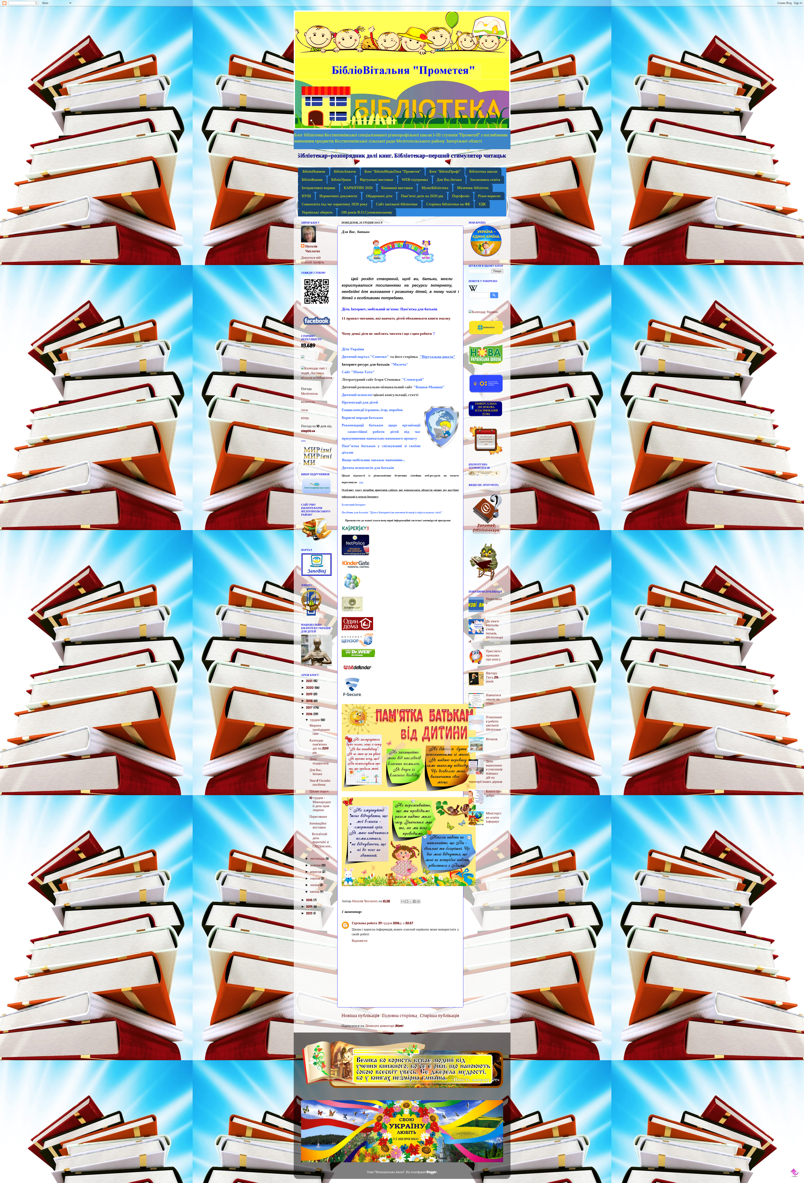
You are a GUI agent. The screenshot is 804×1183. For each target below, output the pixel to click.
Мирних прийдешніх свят (319, 729)
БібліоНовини (314, 171)
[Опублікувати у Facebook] (414, 901)
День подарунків (319, 761)
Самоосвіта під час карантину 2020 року (334, 204)
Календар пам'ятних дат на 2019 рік (319, 746)
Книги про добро (493, 793)
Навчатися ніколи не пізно (493, 699)
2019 (309, 694)
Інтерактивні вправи (318, 188)
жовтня (315, 865)
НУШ (306, 196)
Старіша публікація (439, 1015)
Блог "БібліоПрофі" (445, 171)
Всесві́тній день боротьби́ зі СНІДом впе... (320, 842)
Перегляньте (318, 816)
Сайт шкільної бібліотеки (396, 204)
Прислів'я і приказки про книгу (493, 655)
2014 (309, 906)
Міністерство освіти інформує (493, 817)
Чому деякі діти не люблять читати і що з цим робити (387, 333)
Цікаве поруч (319, 791)
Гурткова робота (364, 923)
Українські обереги (317, 212)
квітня (315, 891)
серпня (315, 878)
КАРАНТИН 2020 (358, 188)
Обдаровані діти (379, 196)
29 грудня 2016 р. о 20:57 (395, 923)
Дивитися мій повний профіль (312, 260)
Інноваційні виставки (317, 825)
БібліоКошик (312, 179)
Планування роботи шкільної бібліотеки (494, 723)
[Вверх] (795, 1173)
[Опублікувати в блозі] (407, 901)
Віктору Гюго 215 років (492, 677)
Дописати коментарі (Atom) (384, 1026)
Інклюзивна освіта (485, 179)
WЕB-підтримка (415, 179)
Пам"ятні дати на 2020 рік (422, 196)
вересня (316, 872)
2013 (309, 913)
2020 (310, 687)
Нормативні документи (338, 196)
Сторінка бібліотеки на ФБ (448, 204)
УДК (482, 204)
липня (315, 885)
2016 (309, 714)
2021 (309, 681)
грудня (315, 720)
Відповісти (359, 940)
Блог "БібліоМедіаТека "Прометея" (393, 171)
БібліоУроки (341, 179)
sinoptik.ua (308, 431)
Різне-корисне (489, 196)
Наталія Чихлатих (312, 248)
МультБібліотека (434, 188)
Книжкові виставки (397, 188)
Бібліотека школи (483, 171)
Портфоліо (460, 196)
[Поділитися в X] (410, 901)
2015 (309, 900)
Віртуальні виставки (376, 179)
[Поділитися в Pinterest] (418, 901)
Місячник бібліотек (473, 188)
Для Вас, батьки (315, 772)
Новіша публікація (360, 1015)
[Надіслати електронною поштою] (403, 901)
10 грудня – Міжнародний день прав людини (320, 804)
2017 (309, 707)
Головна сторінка (399, 1015)
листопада (318, 858)
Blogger (431, 1172)
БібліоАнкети (345, 171)
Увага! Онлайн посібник (319, 782)
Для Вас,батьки (449, 179)
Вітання (491, 739)
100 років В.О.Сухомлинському (366, 212)
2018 (309, 701)
